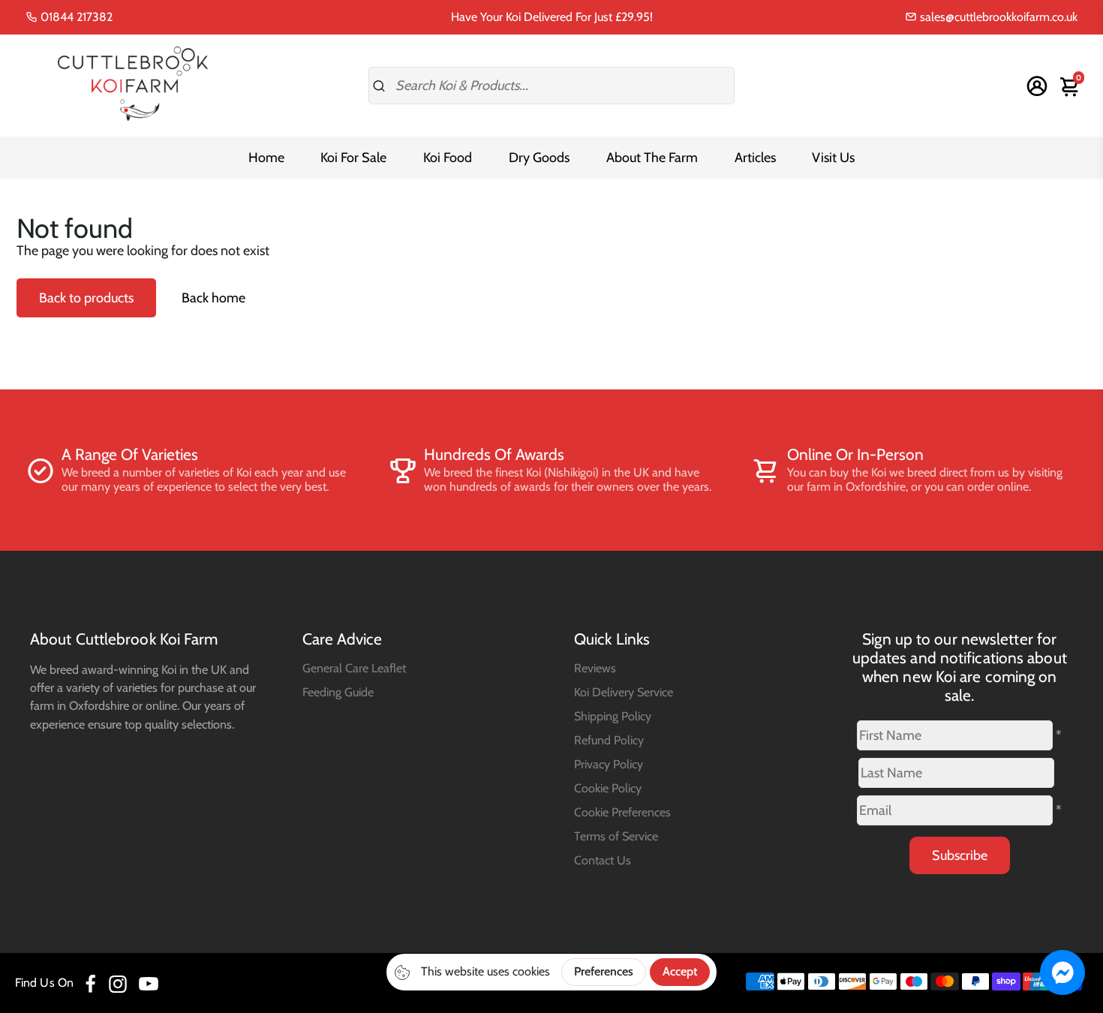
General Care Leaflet (354, 667)
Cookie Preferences (622, 811)
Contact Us (602, 859)
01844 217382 (75, 17)
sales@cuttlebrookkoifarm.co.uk (997, 17)
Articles (755, 157)
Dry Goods (539, 157)
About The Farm (652, 157)
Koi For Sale (353, 157)
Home (266, 157)
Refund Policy (609, 739)
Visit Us (833, 157)
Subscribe (959, 855)
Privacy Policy (608, 763)
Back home (213, 298)
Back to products (86, 298)
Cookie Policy (608, 787)
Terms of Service (616, 835)
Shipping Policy (612, 715)
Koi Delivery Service (623, 691)
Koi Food (447, 157)
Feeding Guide (338, 691)
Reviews (595, 667)
